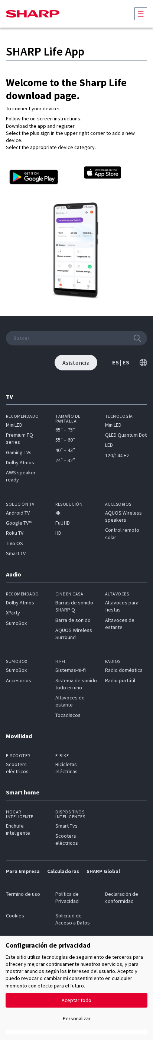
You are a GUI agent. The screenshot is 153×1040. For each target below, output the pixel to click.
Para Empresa (23, 871)
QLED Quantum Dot (126, 435)
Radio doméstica (124, 670)
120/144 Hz (117, 455)
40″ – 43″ (65, 450)
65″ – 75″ (65, 429)
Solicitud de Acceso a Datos (72, 919)
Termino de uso (23, 894)
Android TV (18, 512)
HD (58, 533)
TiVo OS (14, 543)
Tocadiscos (68, 715)
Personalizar (77, 1018)
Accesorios (18, 680)
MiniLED (14, 424)
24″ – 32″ (65, 460)
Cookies (15, 915)
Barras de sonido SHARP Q (74, 606)
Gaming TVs (19, 452)
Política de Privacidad (67, 897)
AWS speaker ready (21, 476)
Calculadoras (63, 871)
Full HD (62, 522)
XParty (13, 612)
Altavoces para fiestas (122, 606)
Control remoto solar (122, 533)
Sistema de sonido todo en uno (76, 684)
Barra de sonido (73, 620)
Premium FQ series (19, 438)
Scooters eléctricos (17, 768)
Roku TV (14, 533)
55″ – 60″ (65, 439)
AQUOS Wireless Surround (73, 634)
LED (109, 445)
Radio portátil (120, 680)
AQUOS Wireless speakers (123, 516)
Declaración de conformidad (121, 897)
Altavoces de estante (119, 623)
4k (58, 512)
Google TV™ (19, 522)
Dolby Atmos (20, 462)
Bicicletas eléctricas (66, 768)
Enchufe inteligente (18, 829)
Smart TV (16, 553)
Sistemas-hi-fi (70, 670)
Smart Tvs (66, 825)
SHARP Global (103, 871)
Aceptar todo (76, 1000)
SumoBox (16, 623)
